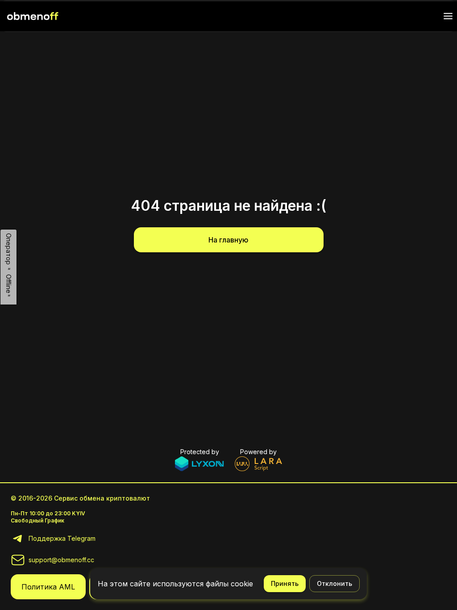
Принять (285, 583)
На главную (228, 239)
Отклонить (334, 583)
